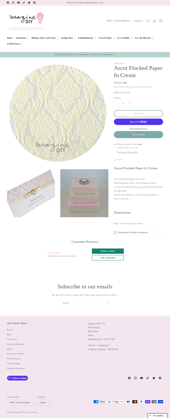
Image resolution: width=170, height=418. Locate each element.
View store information (127, 152)
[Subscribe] (107, 303)
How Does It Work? (16, 354)
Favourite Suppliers (16, 368)
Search (10, 330)
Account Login (14, 363)
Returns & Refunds (15, 344)
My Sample (158, 416)
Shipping (129, 87)
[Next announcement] (162, 54)
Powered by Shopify (30, 412)
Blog (9, 334)
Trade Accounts (14, 359)
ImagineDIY (17, 412)
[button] (22, 38)
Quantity (117, 98)
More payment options (138, 128)
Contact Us (12, 339)
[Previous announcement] (8, 54)
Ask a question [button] (108, 258)
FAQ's (9, 349)
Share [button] (119, 159)
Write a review (108, 251)
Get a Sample (138, 134)
